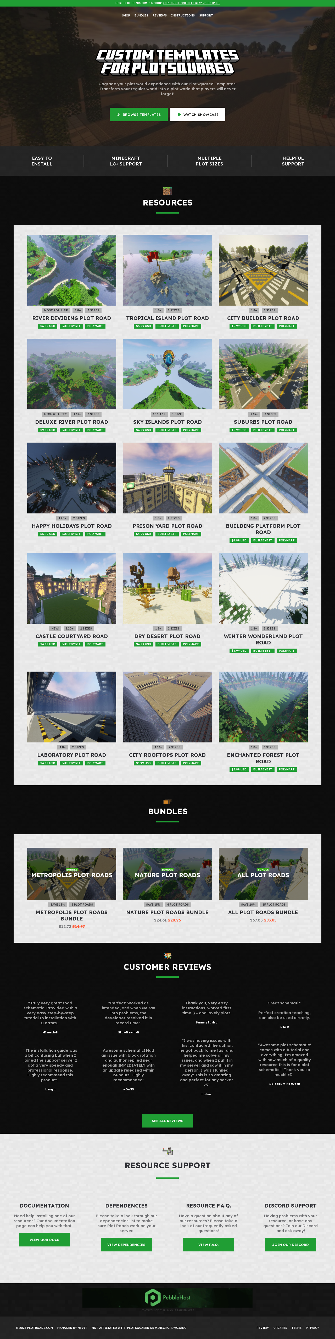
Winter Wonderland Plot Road (263, 639)
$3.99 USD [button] (143, 763)
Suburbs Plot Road (263, 422)
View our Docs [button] (44, 1240)
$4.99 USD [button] (143, 430)
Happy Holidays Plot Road (72, 526)
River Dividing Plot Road (71, 318)
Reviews (160, 15)
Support (206, 15)
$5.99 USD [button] (143, 326)
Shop (126, 15)
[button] (139, 114)
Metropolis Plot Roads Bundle (72, 915)
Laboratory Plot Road (71, 755)
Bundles (141, 15)
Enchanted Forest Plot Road (263, 758)
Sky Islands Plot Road (167, 422)
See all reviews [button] (167, 1121)
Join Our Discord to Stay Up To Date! (191, 3)
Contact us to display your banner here (168, 1310)
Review (263, 1328)
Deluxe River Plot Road (71, 422)
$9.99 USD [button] (47, 430)
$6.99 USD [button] (47, 326)
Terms (297, 1328)
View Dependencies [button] (126, 1245)
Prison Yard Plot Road (167, 526)
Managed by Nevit (72, 1328)
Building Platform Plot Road (263, 529)
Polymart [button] (95, 326)
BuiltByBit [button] (71, 326)
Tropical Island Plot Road (167, 318)
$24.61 (167, 920)
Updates (280, 1328)
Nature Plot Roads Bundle (167, 912)
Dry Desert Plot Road (167, 636)
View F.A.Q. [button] (208, 1245)
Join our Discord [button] (290, 1245)
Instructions (183, 15)
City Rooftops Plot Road (167, 755)
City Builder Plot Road (263, 318)
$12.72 (72, 926)
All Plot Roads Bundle (263, 912)
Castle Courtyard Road (72, 636)
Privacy (312, 1328)
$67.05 (263, 920)
